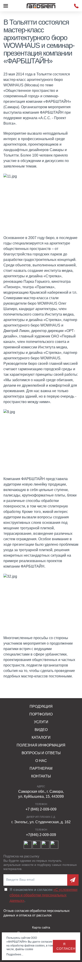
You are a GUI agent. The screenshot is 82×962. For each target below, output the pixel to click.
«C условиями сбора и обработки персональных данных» (43, 895)
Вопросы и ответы (41, 753)
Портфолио (41, 714)
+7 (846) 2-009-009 (41, 809)
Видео (41, 730)
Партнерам (41, 768)
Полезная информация (41, 745)
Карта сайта (41, 927)
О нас (41, 761)
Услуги (41, 722)
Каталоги (41, 737)
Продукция (41, 706)
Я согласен (65, 946)
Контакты (41, 776)
